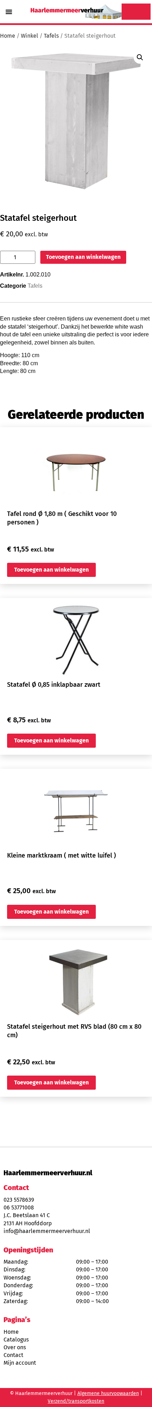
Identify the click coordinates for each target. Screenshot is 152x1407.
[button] (9, 11)
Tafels (51, 35)
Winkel (29, 35)
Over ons (15, 1347)
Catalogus (16, 1339)
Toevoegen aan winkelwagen (83, 257)
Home (7, 35)
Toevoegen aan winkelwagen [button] (51, 569)
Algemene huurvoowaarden (108, 1393)
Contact (13, 1355)
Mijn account (20, 1362)
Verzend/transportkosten (76, 1401)
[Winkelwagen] (136, 12)
